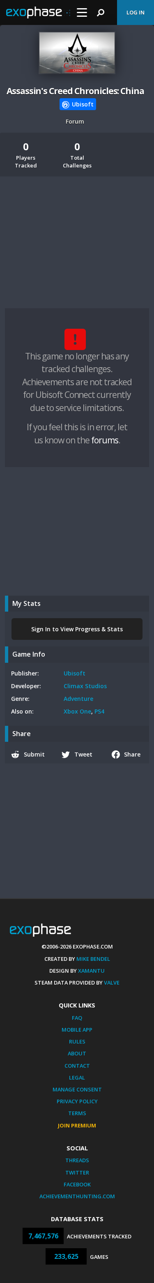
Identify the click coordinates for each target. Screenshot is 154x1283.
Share (132, 754)
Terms (77, 1113)
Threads (77, 1160)
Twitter (77, 1172)
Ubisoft (74, 673)
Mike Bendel (93, 958)
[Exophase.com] (38, 12)
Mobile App (77, 1029)
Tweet (83, 754)
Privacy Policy (77, 1101)
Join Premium (77, 1125)
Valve (112, 982)
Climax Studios (85, 686)
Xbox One (77, 711)
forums (104, 440)
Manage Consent (77, 1089)
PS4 (99, 711)
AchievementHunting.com (77, 1196)
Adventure (78, 698)
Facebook (77, 1184)
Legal (77, 1077)
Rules (77, 1041)
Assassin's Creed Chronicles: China (75, 91)
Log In (135, 12)
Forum (75, 121)
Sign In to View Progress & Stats (77, 629)
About (77, 1053)
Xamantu (91, 970)
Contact (77, 1065)
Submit (34, 754)
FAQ (77, 1017)
